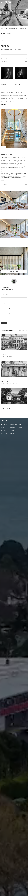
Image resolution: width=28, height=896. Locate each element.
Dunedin (12, 433)
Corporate (4, 28)
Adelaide (3, 430)
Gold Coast (4, 433)
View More (21, 330)
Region (21, 1)
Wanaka (12, 430)
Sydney (3, 435)
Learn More (4, 184)
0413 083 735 (18, 83)
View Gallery (14, 271)
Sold (15, 28)
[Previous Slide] (2, 12)
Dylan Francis (6, 81)
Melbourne (4, 427)
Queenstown (13, 428)
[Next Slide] (26, 12)
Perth (2, 428)
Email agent (4, 84)
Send (4, 322)
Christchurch (13, 431)
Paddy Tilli (19, 81)
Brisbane (3, 431)
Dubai (20, 427)
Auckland (12, 427)
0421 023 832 (4, 83)
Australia (10, 28)
